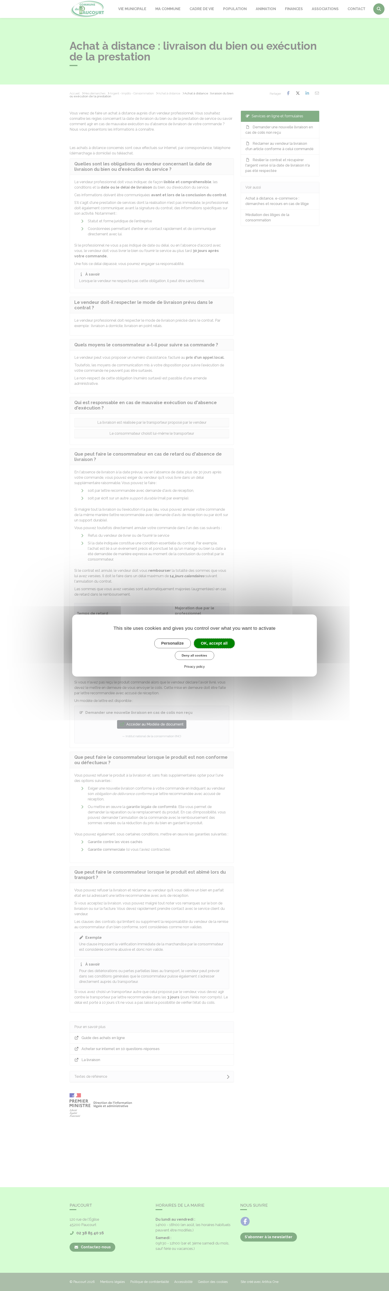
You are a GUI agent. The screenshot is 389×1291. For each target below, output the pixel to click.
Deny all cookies (194, 655)
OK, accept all (214, 643)
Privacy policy (194, 666)
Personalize (172, 643)
